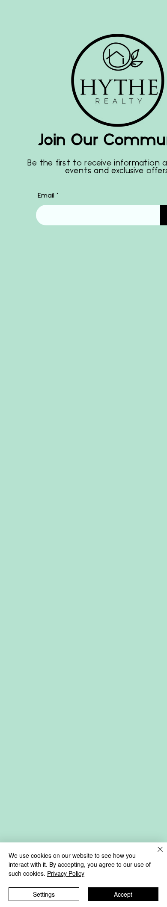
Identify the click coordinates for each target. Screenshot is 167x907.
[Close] (155, 854)
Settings (44, 894)
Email (46, 196)
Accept (123, 894)
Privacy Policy (65, 873)
